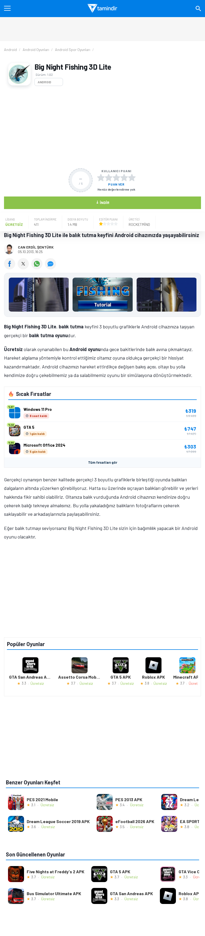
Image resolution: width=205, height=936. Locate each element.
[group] (102, 296)
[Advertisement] (102, 127)
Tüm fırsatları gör (102, 462)
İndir (102, 202)
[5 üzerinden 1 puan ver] (101, 177)
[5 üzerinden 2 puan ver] (108, 177)
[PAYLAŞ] (11, 267)
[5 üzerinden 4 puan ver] (124, 177)
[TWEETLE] (24, 267)
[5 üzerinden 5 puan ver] (132, 177)
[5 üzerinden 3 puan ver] (116, 177)
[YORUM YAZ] (51, 267)
